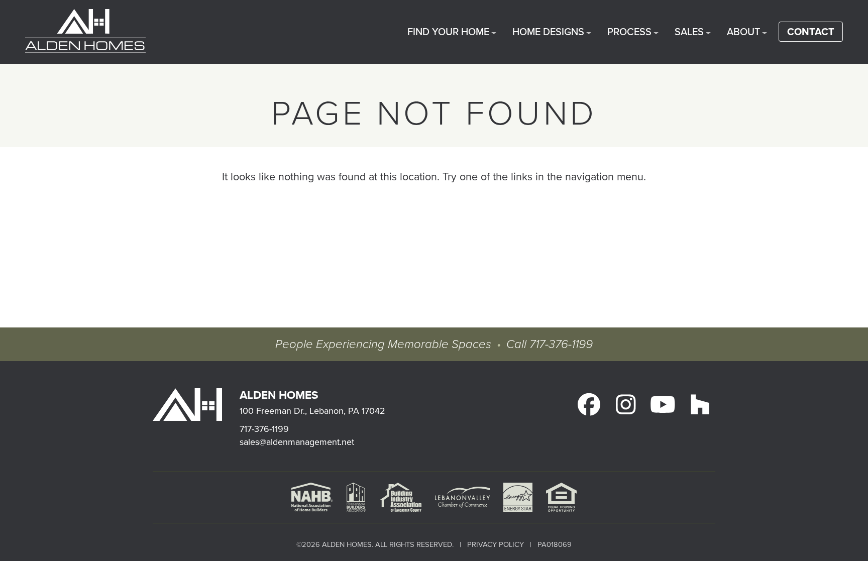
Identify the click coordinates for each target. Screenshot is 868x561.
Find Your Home (448, 31)
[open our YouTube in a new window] (662, 404)
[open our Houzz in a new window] (700, 404)
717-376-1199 (561, 345)
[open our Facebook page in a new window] (589, 404)
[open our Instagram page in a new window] (626, 404)
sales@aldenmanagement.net (297, 441)
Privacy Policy (495, 544)
